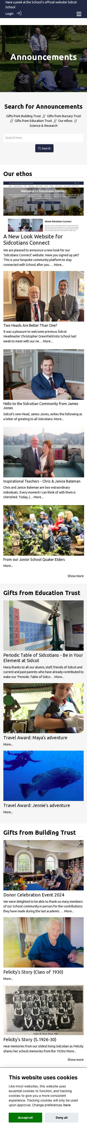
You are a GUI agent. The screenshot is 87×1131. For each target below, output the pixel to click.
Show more (76, 576)
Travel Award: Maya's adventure (35, 737)
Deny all (62, 1117)
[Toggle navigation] (79, 14)
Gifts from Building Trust (23, 116)
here (67, 1105)
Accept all (25, 1117)
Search (46, 148)
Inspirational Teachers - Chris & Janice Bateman (42, 481)
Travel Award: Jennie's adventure (36, 805)
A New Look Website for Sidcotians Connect (33, 239)
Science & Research (44, 125)
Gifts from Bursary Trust (64, 116)
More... (59, 265)
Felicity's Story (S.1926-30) (29, 1039)
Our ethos (65, 121)
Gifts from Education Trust (33, 121)
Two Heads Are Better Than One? (30, 325)
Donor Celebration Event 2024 (33, 894)
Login (9, 13)
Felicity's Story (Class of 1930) (33, 971)
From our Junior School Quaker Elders (34, 559)
